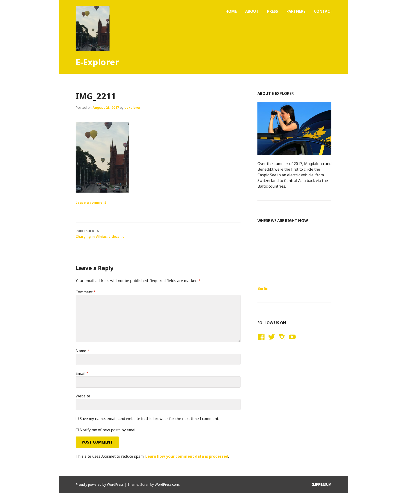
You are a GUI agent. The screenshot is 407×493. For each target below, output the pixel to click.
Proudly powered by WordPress (100, 484)
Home (231, 11)
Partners (295, 11)
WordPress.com (167, 484)
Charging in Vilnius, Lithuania (100, 234)
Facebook (260, 341)
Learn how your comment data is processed (186, 456)
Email (82, 373)
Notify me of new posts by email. (108, 429)
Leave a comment (91, 202)
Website (83, 396)
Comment (86, 292)
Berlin (263, 288)
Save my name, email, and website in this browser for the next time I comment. (149, 418)
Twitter (271, 341)
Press (272, 11)
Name (82, 350)
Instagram (281, 341)
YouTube (292, 341)
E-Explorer (97, 62)
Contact (323, 11)
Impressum (321, 484)
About (252, 11)
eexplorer (132, 107)
